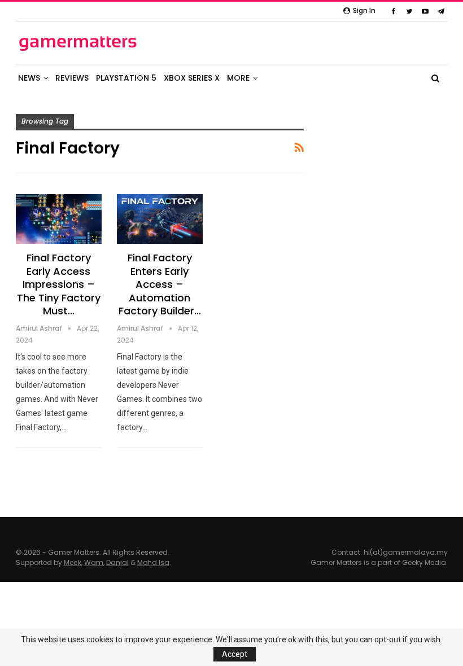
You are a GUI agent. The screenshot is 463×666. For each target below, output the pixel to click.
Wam (93, 562)
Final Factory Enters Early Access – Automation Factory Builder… (160, 284)
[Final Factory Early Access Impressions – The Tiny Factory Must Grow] (59, 219)
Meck (72, 562)
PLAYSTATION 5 (126, 78)
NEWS (29, 78)
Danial (117, 562)
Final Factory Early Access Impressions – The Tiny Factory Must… (59, 284)
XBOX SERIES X (192, 78)
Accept (234, 654)
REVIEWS (72, 78)
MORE (238, 78)
